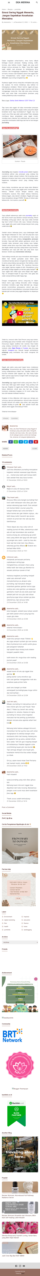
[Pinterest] (36, 441)
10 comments (35, 22)
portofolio (15, 418)
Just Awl (10, 701)
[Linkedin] (31, 441)
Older (34, 448)
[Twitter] (15, 441)
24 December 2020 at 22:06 (17, 619)
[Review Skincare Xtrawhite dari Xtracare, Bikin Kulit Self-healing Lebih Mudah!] (20, 1213)
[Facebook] (10, 441)
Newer (5, 448)
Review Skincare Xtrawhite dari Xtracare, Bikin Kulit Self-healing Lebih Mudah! (19, 1216)
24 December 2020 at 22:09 (17, 695)
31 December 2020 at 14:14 (17, 801)
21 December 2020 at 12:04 (17, 491)
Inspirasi (26, 916)
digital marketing (9, 920)
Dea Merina (23, 2)
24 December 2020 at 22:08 (17, 663)
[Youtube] (7, 818)
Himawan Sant (12, 467)
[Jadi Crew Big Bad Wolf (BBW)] (20, 1253)
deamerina (14, 426)
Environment (8, 916)
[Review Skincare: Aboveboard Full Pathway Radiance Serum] (20, 1193)
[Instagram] (6, 818)
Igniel (22, 1273)
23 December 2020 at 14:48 (17, 602)
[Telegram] (21, 441)
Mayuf (9, 486)
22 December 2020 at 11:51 (17, 551)
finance (26, 923)
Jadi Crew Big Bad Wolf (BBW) (13, 1256)
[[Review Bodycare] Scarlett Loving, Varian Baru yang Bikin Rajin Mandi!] (20, 1233)
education (27, 920)
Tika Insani (11, 497)
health (6, 926)
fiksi (5, 923)
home (25, 926)
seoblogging (28, 930)
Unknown (10, 557)
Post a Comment (8, 807)
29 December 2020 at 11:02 (17, 766)
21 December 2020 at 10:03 (17, 480)
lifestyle (6, 418)
